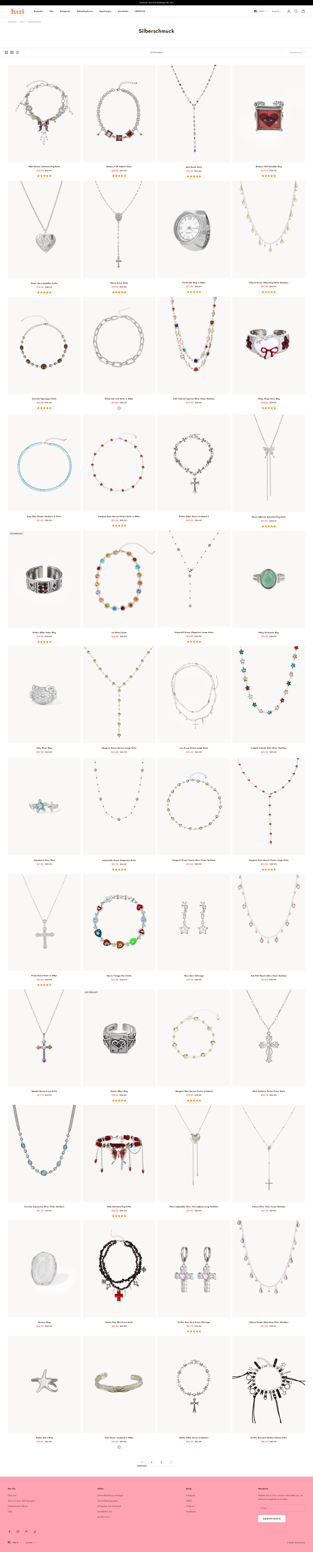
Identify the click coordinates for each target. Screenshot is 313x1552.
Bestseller (38, 11)
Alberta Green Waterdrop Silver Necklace (268, 282)
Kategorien (65, 11)
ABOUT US (140, 11)
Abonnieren (272, 1518)
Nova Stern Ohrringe (194, 975)
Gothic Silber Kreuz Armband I (194, 1437)
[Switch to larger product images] (6, 52)
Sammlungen (105, 11)
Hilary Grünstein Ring (269, 632)
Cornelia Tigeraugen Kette (44, 398)
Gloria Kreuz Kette (119, 283)
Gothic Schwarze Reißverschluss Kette (269, 1437)
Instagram (190, 1495)
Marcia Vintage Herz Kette (119, 975)
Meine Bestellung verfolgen (110, 1495)
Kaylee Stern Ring (44, 1437)
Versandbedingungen (107, 1500)
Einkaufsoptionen (85, 11)
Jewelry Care (103, 1516)
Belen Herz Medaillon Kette (44, 283)
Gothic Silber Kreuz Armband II (194, 516)
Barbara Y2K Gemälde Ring (269, 166)
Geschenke (123, 11)
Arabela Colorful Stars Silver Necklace (269, 748)
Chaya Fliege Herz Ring (269, 398)
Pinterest (190, 1506)
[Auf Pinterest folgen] (26, 1531)
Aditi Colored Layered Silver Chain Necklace (194, 398)
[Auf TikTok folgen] (35, 1531)
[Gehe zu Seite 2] (171, 1462)
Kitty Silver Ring (44, 748)
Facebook (190, 1511)
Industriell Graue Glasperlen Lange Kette (193, 632)
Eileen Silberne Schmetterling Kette (269, 516)
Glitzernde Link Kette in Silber (119, 398)
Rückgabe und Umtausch (109, 1506)
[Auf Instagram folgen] (18, 1531)
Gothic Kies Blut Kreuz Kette (119, 1322)
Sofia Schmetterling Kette (119, 1206)
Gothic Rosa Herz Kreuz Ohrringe (194, 1322)
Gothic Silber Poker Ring (44, 632)
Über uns (12, 1495)
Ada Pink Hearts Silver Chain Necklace (269, 975)
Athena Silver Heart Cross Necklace (268, 1206)
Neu (51, 11)
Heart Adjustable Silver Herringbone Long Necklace (194, 1206)
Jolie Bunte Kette (194, 167)
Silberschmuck (34, 22)
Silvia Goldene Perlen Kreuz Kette (269, 1091)
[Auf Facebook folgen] (9, 1531)
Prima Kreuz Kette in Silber (44, 975)
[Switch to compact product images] (17, 52)
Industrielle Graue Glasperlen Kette (119, 860)
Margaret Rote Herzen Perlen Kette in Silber (119, 516)
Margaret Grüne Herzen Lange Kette (119, 748)
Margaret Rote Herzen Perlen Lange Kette (269, 860)
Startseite (12, 22)
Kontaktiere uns (104, 1511)
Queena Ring (44, 1322)
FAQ (10, 1511)
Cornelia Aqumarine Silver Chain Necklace (44, 1206)
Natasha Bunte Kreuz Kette (44, 1091)
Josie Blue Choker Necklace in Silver (44, 516)
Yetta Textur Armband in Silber (119, 1437)
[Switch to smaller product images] (11, 52)
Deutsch (275, 11)
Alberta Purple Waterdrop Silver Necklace (269, 1322)
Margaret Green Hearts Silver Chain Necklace (193, 860)
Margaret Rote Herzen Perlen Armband (193, 1091)
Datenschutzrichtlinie (18, 1506)
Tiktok (189, 1500)
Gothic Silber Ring (119, 1091)
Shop (22, 22)
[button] (44, 175)
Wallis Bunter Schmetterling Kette (44, 166)
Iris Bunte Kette (119, 632)
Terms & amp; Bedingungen (21, 1500)
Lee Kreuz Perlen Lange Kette (194, 748)
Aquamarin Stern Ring (44, 860)
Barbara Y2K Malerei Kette (119, 166)
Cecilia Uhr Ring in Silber (194, 282)
